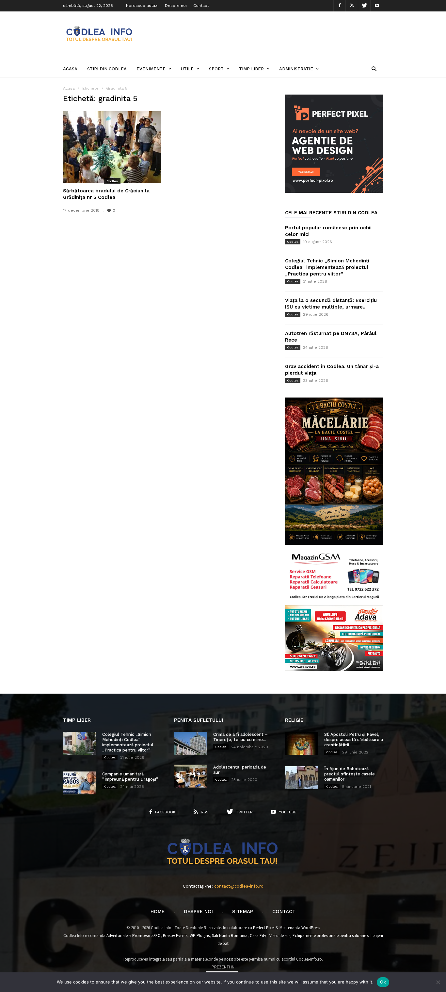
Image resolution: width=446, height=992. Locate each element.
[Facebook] (339, 5)
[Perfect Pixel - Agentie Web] (334, 191)
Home (158, 911)
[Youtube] (377, 5)
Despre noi (176, 5)
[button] (374, 68)
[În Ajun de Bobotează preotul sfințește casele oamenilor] (301, 777)
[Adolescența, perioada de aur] (190, 776)
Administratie (296, 68)
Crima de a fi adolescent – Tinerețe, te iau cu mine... (240, 737)
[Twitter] (364, 5)
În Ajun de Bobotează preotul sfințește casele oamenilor (349, 774)
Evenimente (151, 68)
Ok (383, 981)
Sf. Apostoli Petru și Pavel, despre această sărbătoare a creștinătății (353, 739)
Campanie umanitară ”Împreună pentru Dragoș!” (130, 776)
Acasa (70, 68)
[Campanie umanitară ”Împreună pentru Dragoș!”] (79, 782)
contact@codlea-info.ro (238, 886)
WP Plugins (200, 935)
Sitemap (242, 911)
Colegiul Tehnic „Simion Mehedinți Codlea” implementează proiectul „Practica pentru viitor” (327, 267)
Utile (187, 68)
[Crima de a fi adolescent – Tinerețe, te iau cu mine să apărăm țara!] (190, 743)
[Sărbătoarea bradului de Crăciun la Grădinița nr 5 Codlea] (112, 147)
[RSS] (352, 5)
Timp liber (251, 68)
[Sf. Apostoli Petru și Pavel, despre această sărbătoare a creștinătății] (301, 743)
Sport (216, 68)
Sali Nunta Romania (229, 935)
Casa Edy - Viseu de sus (270, 935)
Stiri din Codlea (107, 68)
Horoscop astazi (142, 5)
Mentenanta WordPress (299, 927)
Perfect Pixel (264, 927)
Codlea (112, 181)
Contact (201, 5)
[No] (438, 982)
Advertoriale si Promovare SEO (133, 935)
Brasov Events (175, 935)
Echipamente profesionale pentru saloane (329, 935)
